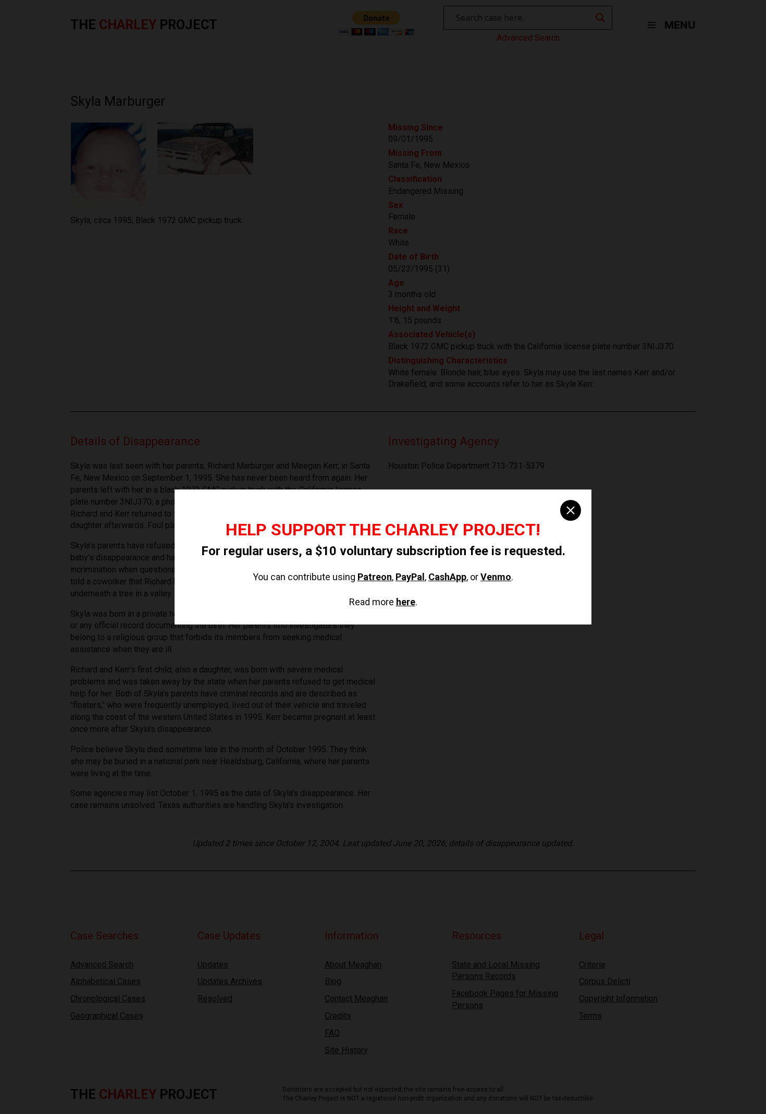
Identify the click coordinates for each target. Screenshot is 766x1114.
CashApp (447, 576)
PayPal (410, 576)
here (405, 601)
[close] (570, 510)
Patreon (374, 576)
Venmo (495, 576)
